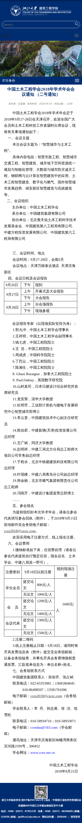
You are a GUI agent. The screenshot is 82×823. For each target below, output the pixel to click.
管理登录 (75, 816)
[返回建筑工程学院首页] (41, 10)
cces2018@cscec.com (20, 531)
